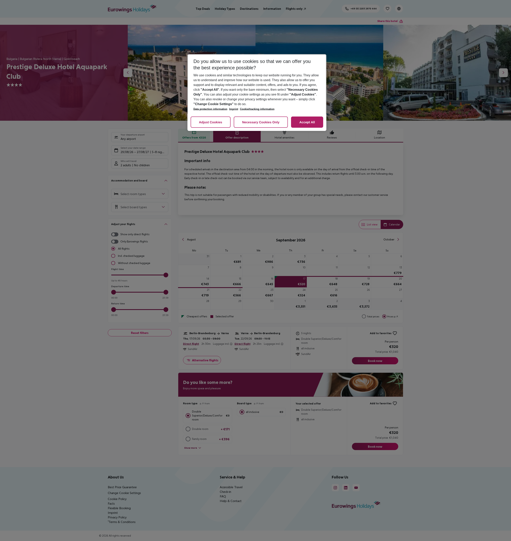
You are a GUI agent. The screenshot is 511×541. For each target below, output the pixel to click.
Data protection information (210, 109)
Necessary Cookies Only (260, 122)
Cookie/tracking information (257, 109)
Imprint (233, 109)
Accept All (307, 122)
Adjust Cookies (210, 122)
